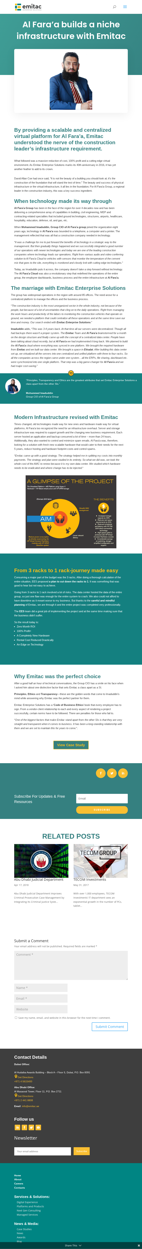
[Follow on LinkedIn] (123, 773)
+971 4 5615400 (23, 1081)
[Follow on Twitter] (112, 773)
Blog (19, 1241)
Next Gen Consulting (29, 1210)
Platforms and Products (30, 1206)
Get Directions (25, 1077)
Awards (21, 1237)
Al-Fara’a (80, 879)
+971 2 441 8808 (23, 1100)
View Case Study (71, 745)
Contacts (19, 1187)
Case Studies (24, 1229)
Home (17, 1175)
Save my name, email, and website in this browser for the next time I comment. (64, 1017)
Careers (18, 1183)
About (17, 1179)
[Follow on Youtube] (38, 1127)
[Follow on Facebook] (101, 773)
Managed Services (27, 1214)
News (20, 1233)
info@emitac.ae (30, 1106)
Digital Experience (27, 1202)
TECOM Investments (30, 879)
